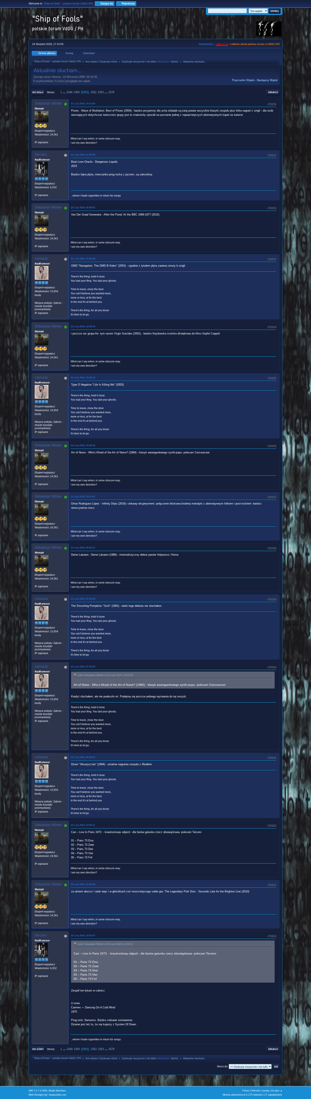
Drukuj (273, 92)
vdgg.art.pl (221, 44)
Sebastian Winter (48, 103)
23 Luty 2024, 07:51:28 (83, 598)
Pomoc (246, 1090)
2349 (69, 92)
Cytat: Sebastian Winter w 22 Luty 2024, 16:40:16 (105, 675)
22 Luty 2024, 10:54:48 (83, 258)
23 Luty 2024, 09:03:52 (83, 757)
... (64, 92)
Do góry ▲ (276, 1090)
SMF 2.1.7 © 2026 (38, 1090)
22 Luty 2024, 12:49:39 (83, 326)
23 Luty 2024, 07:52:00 (83, 666)
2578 (111, 92)
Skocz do (222, 1066)
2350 (77, 92)
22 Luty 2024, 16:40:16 (83, 445)
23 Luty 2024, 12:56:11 (83, 825)
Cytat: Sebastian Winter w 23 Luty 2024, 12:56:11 (105, 944)
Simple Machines (57, 1090)
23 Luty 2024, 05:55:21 (83, 547)
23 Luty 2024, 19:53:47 (83, 935)
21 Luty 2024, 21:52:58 (83, 154)
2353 (101, 92)
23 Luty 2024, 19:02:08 (83, 884)
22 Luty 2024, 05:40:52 (83, 207)
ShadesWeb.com (57, 1095)
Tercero (41, 155)
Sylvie (174, 61)
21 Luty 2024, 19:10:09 (83, 103)
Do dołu (37, 92)
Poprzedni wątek (243, 80)
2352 (93, 92)
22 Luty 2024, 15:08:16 (83, 377)
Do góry (38, 1049)
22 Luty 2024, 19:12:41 (83, 496)
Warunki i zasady (260, 1090)
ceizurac (41, 258)
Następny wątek (267, 80)
